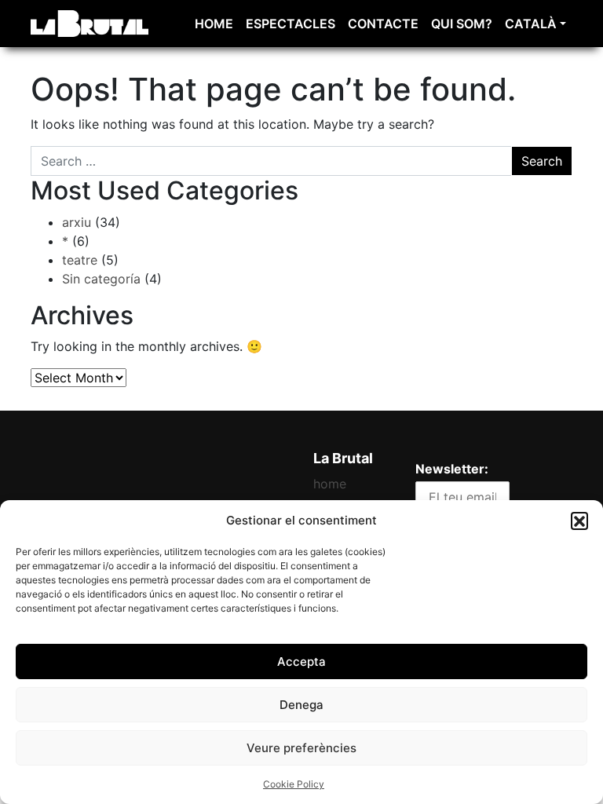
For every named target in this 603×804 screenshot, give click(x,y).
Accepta (301, 661)
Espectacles (290, 23)
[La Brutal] (89, 22)
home (214, 23)
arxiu (76, 222)
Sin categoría (101, 279)
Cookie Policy (293, 784)
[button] (579, 520)
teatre (79, 260)
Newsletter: (451, 469)
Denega (301, 704)
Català (531, 23)
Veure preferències (301, 747)
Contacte (383, 23)
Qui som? (461, 23)
